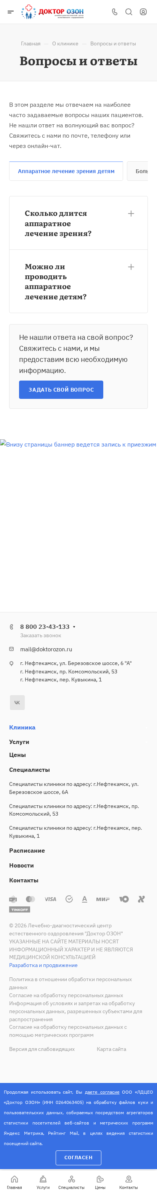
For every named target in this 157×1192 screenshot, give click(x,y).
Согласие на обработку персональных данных (66, 995)
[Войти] (143, 12)
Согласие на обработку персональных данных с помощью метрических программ (68, 1030)
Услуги (19, 741)
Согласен (78, 1157)
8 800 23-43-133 (45, 626)
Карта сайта (111, 1049)
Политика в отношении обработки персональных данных (70, 983)
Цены (17, 754)
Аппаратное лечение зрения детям (66, 171)
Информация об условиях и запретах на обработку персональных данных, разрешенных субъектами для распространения (75, 1011)
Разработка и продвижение (43, 965)
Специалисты (29, 769)
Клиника (22, 727)
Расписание (27, 850)
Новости (21, 865)
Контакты (23, 880)
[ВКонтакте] (17, 702)
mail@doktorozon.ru (46, 649)
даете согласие (102, 1092)
